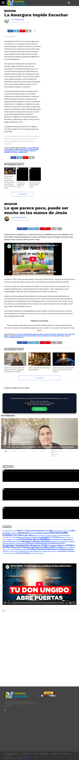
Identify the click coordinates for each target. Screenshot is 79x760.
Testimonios (44, 753)
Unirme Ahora (39, 409)
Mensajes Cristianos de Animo (35, 541)
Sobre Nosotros (64, 753)
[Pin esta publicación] (22, 30)
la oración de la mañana (59, 539)
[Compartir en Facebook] (10, 30)
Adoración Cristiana (9, 531)
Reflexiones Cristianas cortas (59, 549)
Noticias (23, 543)
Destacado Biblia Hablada (39, 533)
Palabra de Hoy (14, 753)
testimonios (53, 551)
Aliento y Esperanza (24, 334)
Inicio (5, 753)
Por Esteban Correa (20, 217)
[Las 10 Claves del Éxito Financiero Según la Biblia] (39, 365)
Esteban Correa (50, 334)
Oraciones (53, 753)
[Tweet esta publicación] (16, 30)
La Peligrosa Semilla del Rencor (21, 184)
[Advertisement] (21, 730)
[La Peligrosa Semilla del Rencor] (22, 169)
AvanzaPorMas (19, 19)
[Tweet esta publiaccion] (19, 157)
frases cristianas (58, 535)
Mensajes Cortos (15, 541)
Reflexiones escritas (27, 151)
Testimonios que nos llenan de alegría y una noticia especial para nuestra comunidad (14, 369)
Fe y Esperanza (48, 535)
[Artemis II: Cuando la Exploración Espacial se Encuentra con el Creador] (64, 365)
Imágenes (8, 755)
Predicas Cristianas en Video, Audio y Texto (42, 547)
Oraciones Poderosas (57, 545)
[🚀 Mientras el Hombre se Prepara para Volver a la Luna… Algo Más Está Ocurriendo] (10, 174)
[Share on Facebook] (22, 228)
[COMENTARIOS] (35, 30)
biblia (69, 531)
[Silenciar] (70, 603)
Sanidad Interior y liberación (15, 152)
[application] (39, 584)
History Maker (27, 758)
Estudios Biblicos (28, 535)
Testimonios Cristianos (66, 551)
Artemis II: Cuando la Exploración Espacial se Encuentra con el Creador (63, 369)
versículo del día (23, 553)
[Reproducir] (5, 603)
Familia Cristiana (39, 535)
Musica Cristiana (15, 543)
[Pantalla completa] (74, 603)
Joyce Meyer (9, 149)
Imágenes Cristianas (51, 537)
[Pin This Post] (45, 228)
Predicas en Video (20, 549)
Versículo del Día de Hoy (37, 553)
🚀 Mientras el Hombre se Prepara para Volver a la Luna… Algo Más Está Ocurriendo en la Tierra (9, 182)
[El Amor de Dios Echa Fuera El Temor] (35, 169)
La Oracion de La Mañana (34, 539)
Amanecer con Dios (44, 530)
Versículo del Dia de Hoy (9, 553)
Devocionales (33, 148)
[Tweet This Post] (33, 228)
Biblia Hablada (14, 533)
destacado (23, 532)
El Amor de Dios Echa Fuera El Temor (34, 184)
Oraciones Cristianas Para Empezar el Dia (26, 336)
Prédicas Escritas (21, 149)
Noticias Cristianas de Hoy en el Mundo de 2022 (45, 543)
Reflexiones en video (26, 551)
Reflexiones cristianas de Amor (11, 551)
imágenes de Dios (12, 539)
